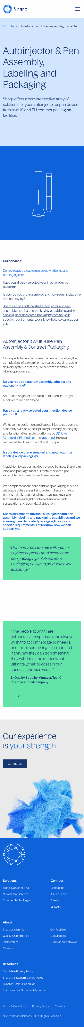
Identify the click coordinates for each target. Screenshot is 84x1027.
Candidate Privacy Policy (18, 971)
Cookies (60, 1006)
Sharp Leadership (13, 929)
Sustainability (58, 936)
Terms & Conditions (14, 1006)
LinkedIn (56, 906)
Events (55, 900)
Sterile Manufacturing (16, 888)
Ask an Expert (59, 894)
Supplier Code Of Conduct (19, 984)
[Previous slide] (11, 695)
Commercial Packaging (17, 900)
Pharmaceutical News (63, 942)
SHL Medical (26, 438)
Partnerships (10, 942)
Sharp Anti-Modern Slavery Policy (23, 977)
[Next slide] (18, 695)
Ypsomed (48, 438)
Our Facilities (58, 929)
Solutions (10, 26)
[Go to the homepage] (15, 9)
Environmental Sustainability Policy (24, 990)
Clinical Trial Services (16, 894)
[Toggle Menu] (77, 9)
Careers (8, 948)
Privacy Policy (40, 1006)
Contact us (15, 764)
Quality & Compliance (16, 936)
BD (58, 433)
